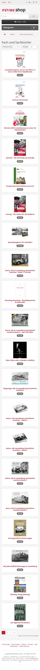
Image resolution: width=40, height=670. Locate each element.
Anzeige (25, 47)
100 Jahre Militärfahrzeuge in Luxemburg (20, 566)
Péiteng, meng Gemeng (20, 594)
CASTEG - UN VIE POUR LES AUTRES (20, 158)
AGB (35, 644)
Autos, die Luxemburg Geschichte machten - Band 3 (20, 419)
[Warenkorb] (33, 2)
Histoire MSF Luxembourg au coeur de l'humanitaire (20, 129)
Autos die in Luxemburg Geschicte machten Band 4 (20, 509)
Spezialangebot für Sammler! (20, 242)
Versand (30, 644)
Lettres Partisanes (20, 100)
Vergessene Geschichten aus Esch (20, 186)
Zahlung (23, 644)
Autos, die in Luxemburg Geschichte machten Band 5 (20, 479)
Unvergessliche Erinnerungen (20, 538)
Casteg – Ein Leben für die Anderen (20, 214)
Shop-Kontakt (15, 644)
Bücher (12, 34)
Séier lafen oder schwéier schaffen (20, 360)
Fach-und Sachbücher (26, 34)
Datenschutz (14, 646)
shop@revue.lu (33, 658)
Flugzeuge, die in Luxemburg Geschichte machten (20, 389)
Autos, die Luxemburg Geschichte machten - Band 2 (20, 449)
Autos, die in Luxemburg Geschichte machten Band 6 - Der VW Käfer (20, 331)
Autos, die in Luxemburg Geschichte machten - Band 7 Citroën (20, 271)
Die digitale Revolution (20, 622)
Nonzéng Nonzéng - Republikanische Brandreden (20, 301)
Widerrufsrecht (24, 646)
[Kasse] (36, 2)
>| (14, 633)
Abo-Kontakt (6, 644)
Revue (4, 2)
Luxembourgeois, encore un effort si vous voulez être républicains (20, 71)
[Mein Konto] (30, 2)
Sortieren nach (7, 47)
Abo (9, 2)
